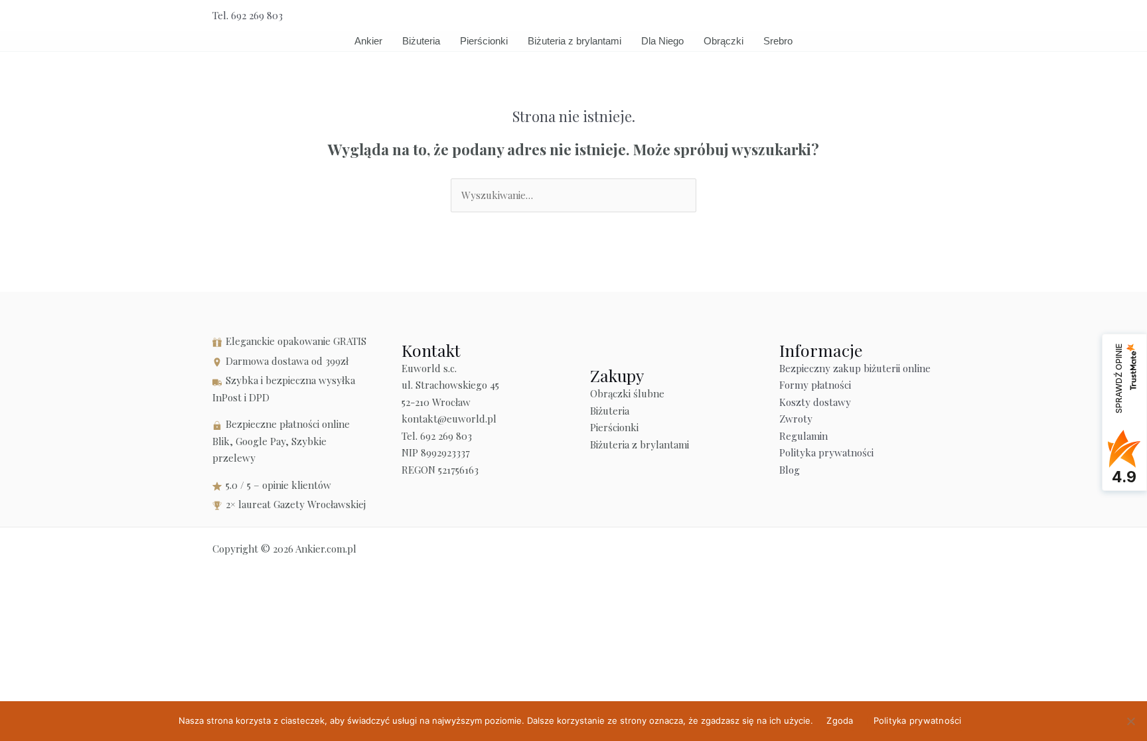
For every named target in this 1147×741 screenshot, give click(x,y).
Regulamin (803, 435)
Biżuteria (421, 41)
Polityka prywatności (826, 452)
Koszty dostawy (815, 402)
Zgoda (839, 720)
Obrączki (723, 41)
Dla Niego (662, 41)
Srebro (778, 41)
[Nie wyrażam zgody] (1130, 721)
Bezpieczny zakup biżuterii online (855, 368)
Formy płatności (815, 384)
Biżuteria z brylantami (574, 41)
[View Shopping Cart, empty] (899, 15)
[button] (930, 16)
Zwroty (795, 418)
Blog (789, 469)
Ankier (368, 41)
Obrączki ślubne (627, 393)
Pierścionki (484, 41)
